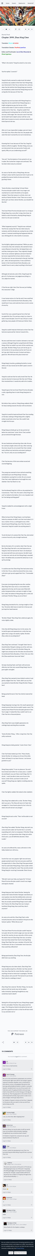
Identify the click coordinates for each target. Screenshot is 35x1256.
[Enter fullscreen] (19, 29)
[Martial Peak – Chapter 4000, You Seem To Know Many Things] (31, 29)
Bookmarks (22, 3)
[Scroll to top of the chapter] (28, 1042)
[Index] (17, 1042)
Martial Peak (6, 34)
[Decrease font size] (3, 29)
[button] (14, 1042)
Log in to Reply (7, 1069)
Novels (14, 3)
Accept (11, 1253)
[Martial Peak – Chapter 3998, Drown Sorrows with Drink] (25, 29)
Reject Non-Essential (20, 1253)
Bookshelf (30, 3)
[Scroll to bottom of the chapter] (28, 29)
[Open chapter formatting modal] (15, 29)
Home (7, 3)
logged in (17, 1056)
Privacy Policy (20, 1248)
